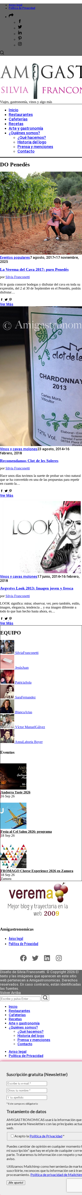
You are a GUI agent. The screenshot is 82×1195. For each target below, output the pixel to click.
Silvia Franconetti (17, 277)
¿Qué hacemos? (30, 1031)
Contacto (24, 1044)
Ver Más (6, 304)
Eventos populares (15, 257)
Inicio (13, 1007)
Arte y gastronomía (24, 1023)
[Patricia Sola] (7, 682)
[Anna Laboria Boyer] (7, 742)
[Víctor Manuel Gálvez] (7, 727)
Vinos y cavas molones (18, 449)
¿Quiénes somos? (23, 1027)
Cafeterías (17, 1015)
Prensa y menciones (33, 1040)
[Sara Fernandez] (7, 697)
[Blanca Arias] (7, 712)
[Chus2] (7, 667)
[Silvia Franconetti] (7, 653)
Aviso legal (15, 5)
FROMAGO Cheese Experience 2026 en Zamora (37, 871)
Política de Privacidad (22, 8)
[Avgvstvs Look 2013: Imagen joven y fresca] (40, 572)
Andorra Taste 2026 (15, 792)
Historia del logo (30, 1036)
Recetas (15, 1019)
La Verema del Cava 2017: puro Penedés (34, 269)
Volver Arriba (10, 993)
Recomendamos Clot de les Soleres (29, 461)
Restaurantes (19, 1011)
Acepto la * (39, 1136)
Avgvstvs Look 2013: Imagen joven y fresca (36, 588)
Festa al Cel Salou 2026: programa (26, 831)
